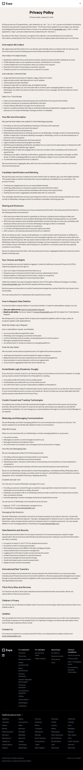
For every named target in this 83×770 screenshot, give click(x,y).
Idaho (20, 725)
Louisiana (38, 729)
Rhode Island (56, 741)
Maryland (71, 729)
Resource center (57, 656)
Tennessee (22, 745)
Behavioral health (24, 659)
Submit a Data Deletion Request (32, 310)
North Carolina (40, 738)
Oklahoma (6, 741)
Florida (53, 722)
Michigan (21, 732)
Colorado (5, 722)
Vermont (71, 745)
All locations (55, 659)
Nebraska (21, 735)
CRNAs (21, 696)
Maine (53, 729)
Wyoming (71, 748)
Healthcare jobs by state (11, 715)
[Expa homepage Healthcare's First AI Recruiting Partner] (8, 650)
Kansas (4, 729)
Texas (37, 745)
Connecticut (23, 722)
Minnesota (39, 732)
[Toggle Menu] (80, 3)
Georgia (71, 722)
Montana (5, 735)
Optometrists (23, 700)
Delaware (38, 722)
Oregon (21, 741)
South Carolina (73, 741)
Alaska (20, 719)
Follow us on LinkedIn (74, 758)
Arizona (38, 719)
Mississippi (55, 732)
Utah (53, 745)
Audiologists (23, 703)
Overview (21, 653)
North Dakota (56, 738)
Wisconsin (55, 748)
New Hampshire (57, 735)
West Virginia (40, 748)
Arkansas (54, 719)
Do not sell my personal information (73, 669)
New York (21, 738)
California (71, 719)
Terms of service (74, 655)
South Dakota (7, 745)
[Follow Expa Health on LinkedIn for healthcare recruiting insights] (3, 655)
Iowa (69, 725)
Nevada (38, 735)
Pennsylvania (40, 741)
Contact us (55, 653)
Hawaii (4, 725)
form (66, 282)
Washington (22, 748)
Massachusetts (7, 732)
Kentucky (21, 729)
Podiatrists (22, 706)
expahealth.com (60, 29)
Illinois (37, 725)
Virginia (5, 748)
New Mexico (6, 738)
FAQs (53, 663)
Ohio (69, 738)
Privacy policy (73, 659)
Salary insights (40, 659)
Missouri (71, 732)
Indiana (54, 725)
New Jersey (72, 735)
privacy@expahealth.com (11, 284)
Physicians (22, 656)
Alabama (5, 719)
